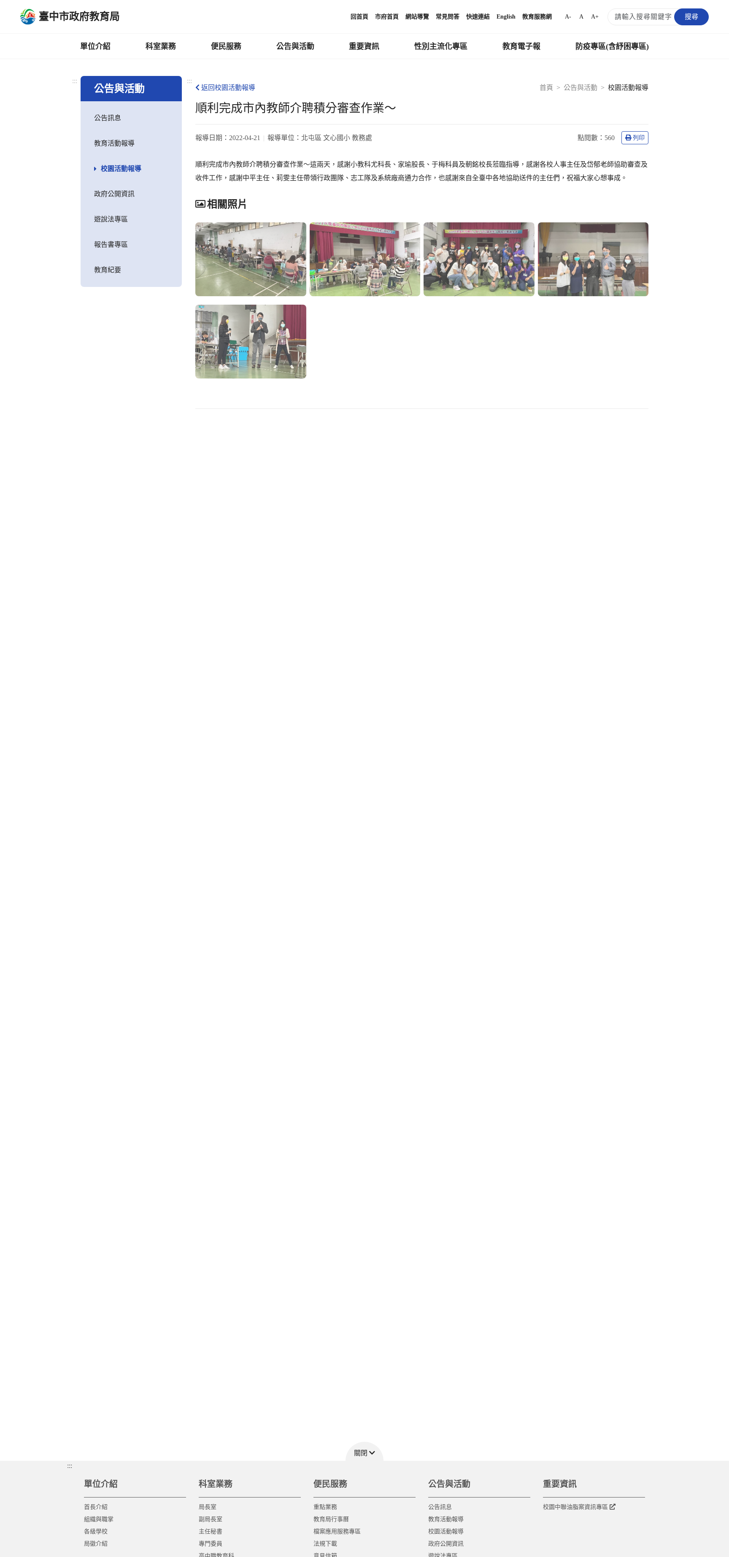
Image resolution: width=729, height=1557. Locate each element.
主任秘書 (210, 1531)
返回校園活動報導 (228, 87)
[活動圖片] (250, 259)
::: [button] (69, 1465)
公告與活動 (295, 46)
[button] (364, 1451)
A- (568, 17)
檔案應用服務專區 (337, 1531)
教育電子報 (521, 46)
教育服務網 (537, 17)
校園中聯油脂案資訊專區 (575, 1507)
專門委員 (210, 1544)
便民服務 (226, 46)
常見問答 (447, 17)
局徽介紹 (96, 1544)
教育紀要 (107, 269)
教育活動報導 (114, 143)
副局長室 (210, 1519)
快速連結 (478, 17)
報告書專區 (111, 244)
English (506, 17)
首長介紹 (96, 1507)
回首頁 (359, 17)
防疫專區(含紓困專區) (612, 46)
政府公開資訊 (114, 193)
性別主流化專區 (440, 46)
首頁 (546, 87)
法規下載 (325, 1544)
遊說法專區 (111, 219)
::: (74, 80)
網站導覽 (417, 17)
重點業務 (325, 1507)
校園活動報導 (121, 168)
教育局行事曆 (331, 1519)
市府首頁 (387, 17)
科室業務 (161, 46)
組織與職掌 (98, 1519)
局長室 (207, 1507)
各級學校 (96, 1531)
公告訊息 (107, 118)
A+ (595, 17)
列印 (639, 138)
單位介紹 (95, 46)
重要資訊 (364, 46)
